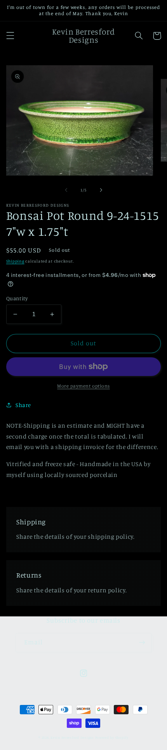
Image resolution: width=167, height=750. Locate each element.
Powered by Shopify (112, 737)
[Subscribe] (142, 642)
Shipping (15, 261)
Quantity (17, 298)
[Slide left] (66, 189)
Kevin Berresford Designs (72, 737)
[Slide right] (101, 189)
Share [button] (23, 405)
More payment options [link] (83, 386)
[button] (10, 36)
